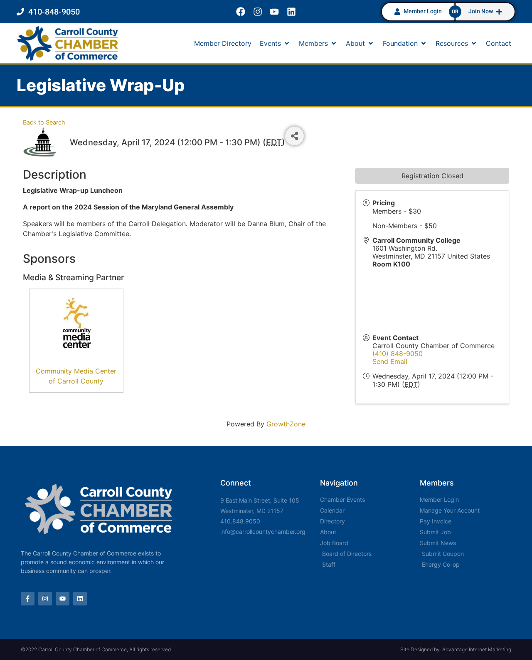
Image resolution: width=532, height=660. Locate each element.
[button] (275, 43)
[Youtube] (274, 11)
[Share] (294, 136)
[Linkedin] (291, 11)
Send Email (389, 361)
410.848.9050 (240, 521)
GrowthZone (285, 424)
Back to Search (44, 122)
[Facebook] (240, 11)
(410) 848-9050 (397, 353)
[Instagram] (257, 11)
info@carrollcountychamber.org (262, 531)
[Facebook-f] (27, 598)
